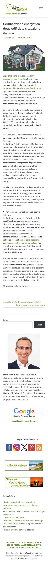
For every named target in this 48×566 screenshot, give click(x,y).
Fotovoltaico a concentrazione (29, 305)
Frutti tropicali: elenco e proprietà (19, 502)
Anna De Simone (25, 38)
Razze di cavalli (11, 523)
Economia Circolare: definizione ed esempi (23, 520)
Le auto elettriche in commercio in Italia (22, 301)
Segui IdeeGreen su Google (24, 421)
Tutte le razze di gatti (14, 517)
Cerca (5, 320)
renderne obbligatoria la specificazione (20, 88)
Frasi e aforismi (11, 529)
